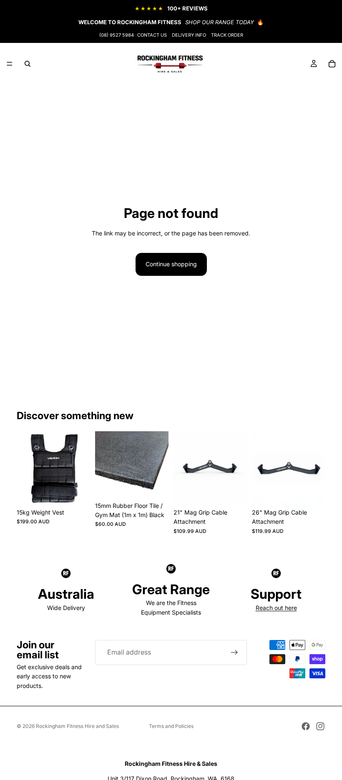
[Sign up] (234, 652)
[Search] (27, 64)
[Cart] (332, 64)
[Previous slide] (104, 464)
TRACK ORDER (227, 35)
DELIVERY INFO (189, 35)
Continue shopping (171, 264)
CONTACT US (152, 35)
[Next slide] (159, 464)
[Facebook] (306, 726)
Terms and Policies (171, 726)
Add (84, 491)
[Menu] (9, 63)
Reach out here (276, 607)
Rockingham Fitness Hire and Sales (77, 726)
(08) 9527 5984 (116, 35)
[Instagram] (320, 726)
